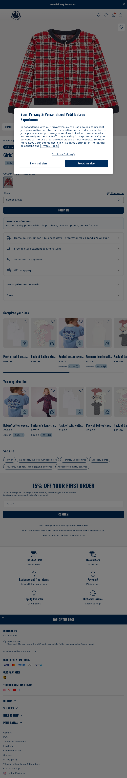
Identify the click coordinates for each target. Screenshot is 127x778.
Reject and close (38, 163)
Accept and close (86, 163)
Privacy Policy (49, 145)
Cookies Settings (63, 154)
